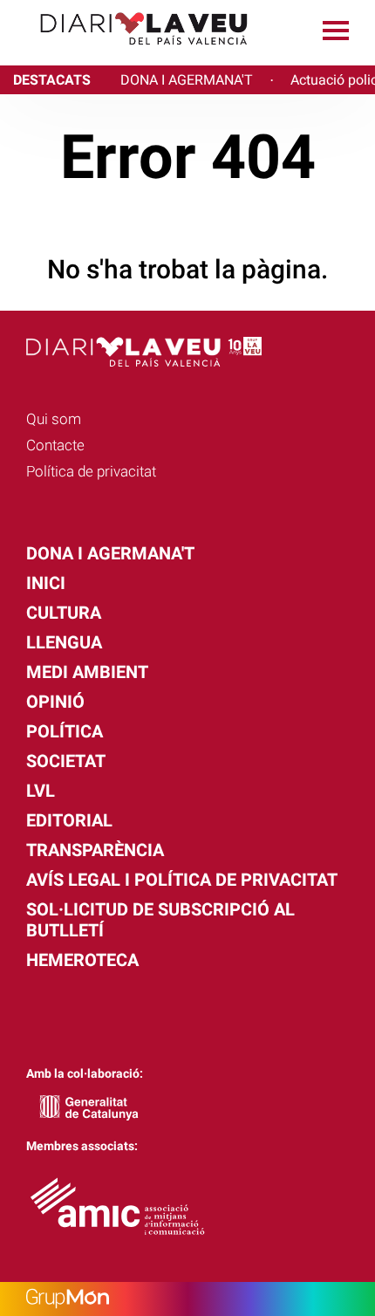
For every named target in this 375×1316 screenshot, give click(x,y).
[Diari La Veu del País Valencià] (131, 52)
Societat (66, 761)
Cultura (63, 612)
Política (64, 731)
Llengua (64, 642)
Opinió (55, 701)
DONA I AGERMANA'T (186, 80)
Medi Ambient (87, 671)
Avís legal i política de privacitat (182, 879)
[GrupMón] (187, 1299)
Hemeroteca (82, 959)
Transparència (95, 850)
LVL (40, 790)
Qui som (53, 419)
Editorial (69, 820)
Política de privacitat (91, 471)
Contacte (55, 445)
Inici (45, 582)
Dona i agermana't (110, 553)
